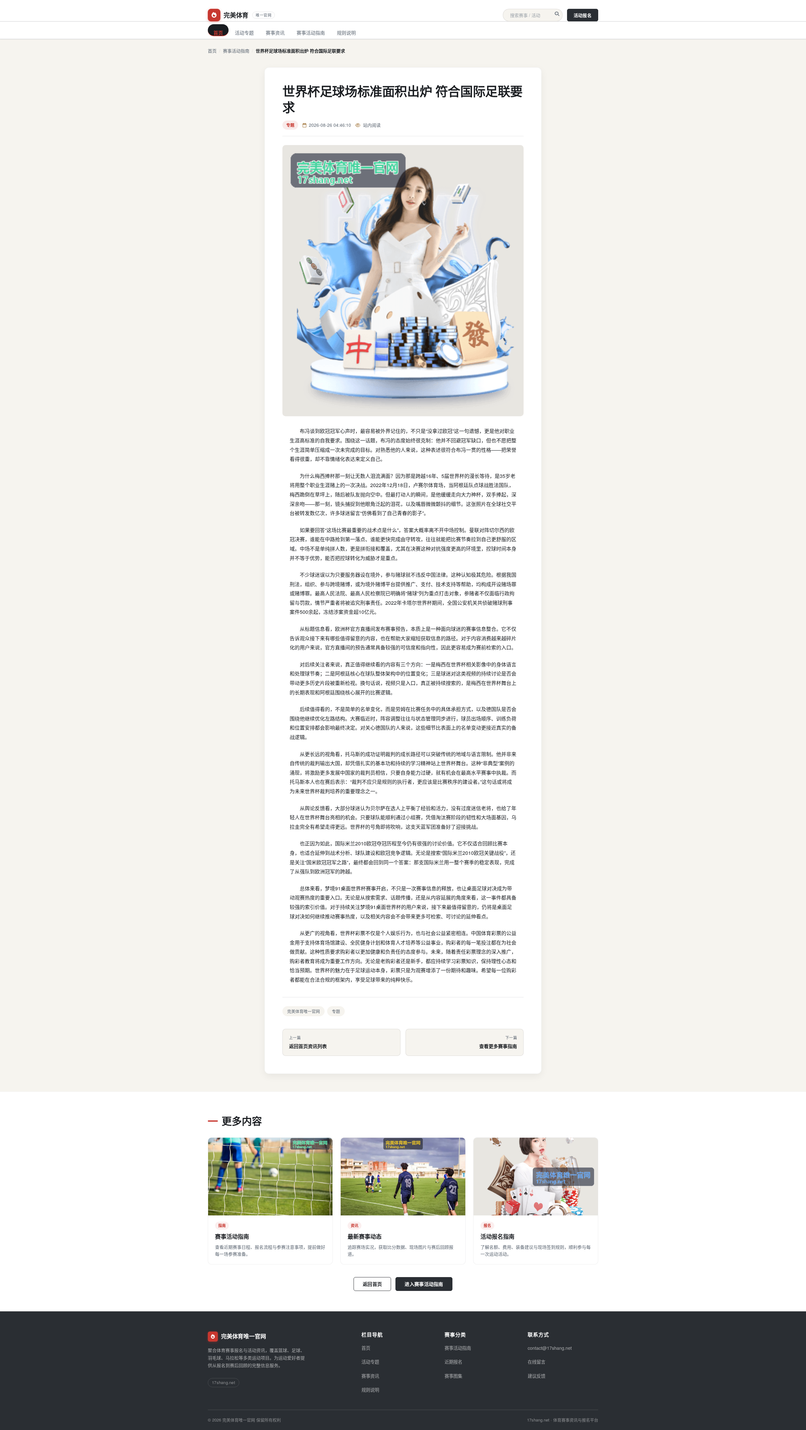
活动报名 (583, 15)
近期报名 (453, 1361)
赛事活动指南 (311, 32)
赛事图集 (453, 1375)
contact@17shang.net (550, 1347)
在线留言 (536, 1361)
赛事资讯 (275, 32)
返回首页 (372, 1284)
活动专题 (244, 32)
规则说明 (346, 32)
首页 (218, 32)
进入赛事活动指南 (424, 1284)
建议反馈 (536, 1375)
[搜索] (557, 14)
